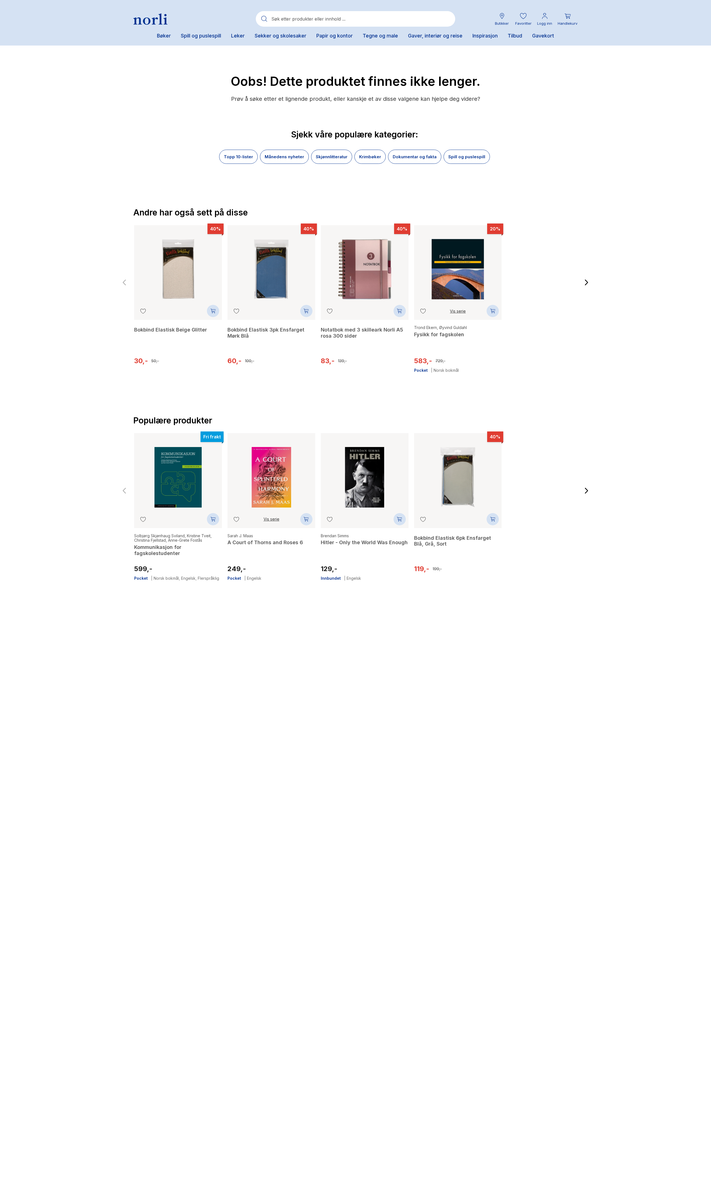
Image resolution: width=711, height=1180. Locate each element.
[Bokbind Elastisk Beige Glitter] (178, 265)
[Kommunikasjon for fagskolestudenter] (178, 473)
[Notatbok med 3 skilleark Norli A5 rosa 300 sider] (365, 265)
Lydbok (551, 363)
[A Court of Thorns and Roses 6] (271, 473)
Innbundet (521, 363)
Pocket (421, 370)
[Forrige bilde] (124, 283)
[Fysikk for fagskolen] (458, 265)
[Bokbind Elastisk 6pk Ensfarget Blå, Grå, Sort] (458, 473)
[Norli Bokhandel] (150, 19)
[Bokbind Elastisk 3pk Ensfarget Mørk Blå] (271, 265)
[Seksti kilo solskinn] (551, 269)
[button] (523, 19)
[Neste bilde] (586, 283)
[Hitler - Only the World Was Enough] (365, 473)
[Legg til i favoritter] (143, 311)
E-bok (538, 363)
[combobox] (355, 19)
